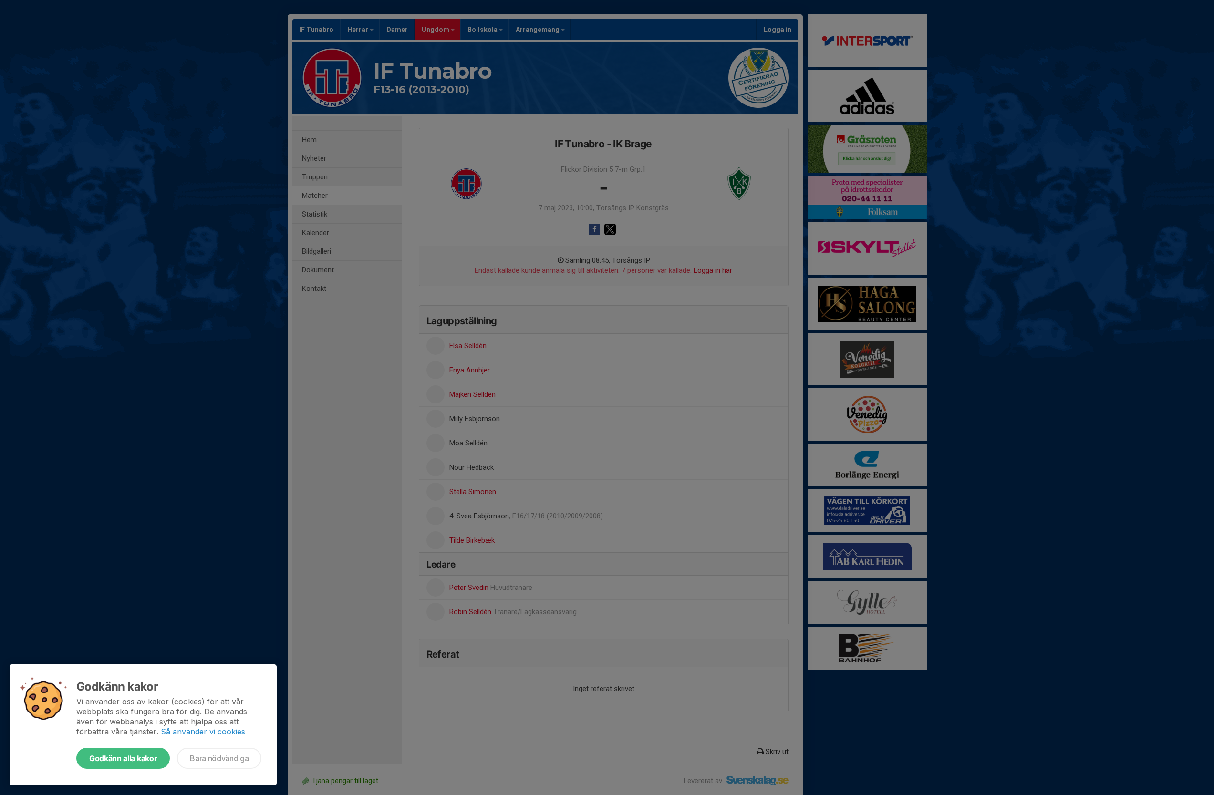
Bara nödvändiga (219, 758)
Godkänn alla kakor (123, 758)
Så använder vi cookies (203, 731)
